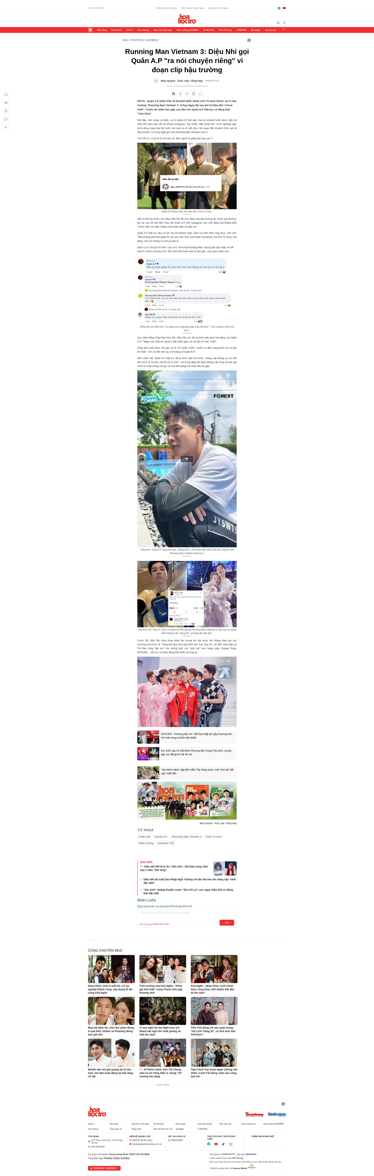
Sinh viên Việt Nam (218, 8)
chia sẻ (173, 94)
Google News (249, 40)
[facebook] (279, 8)
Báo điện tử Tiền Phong (187, 19)
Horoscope (270, 30)
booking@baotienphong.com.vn (147, 1144)
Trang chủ (90, 30)
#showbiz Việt (166, 843)
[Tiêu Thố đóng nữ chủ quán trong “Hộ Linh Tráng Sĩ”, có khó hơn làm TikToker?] (214, 1011)
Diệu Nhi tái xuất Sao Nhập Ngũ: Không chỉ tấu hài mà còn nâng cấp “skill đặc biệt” (189, 881)
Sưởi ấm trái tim (205, 1124)
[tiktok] (225, 1144)
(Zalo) (149, 1140)
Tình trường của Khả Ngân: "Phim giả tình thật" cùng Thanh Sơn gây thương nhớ (160, 989)
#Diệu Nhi (144, 836)
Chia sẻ (6, 103)
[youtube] (284, 8)
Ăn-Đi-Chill (208, 30)
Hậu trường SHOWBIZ (188, 30)
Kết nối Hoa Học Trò (163, 1129)
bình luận (200, 94)
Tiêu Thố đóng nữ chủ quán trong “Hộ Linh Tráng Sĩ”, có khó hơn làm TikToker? (213, 1031)
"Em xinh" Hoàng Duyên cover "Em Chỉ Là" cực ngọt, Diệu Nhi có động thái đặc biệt (188, 891)
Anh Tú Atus (205, 211)
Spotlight (255, 30)
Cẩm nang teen (248, 1124)
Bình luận (6, 119)
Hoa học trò (97, 1112)
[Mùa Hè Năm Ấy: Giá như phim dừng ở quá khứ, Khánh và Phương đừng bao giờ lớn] (111, 1011)
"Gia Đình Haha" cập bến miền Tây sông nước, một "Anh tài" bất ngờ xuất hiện (197, 771)
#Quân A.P (161, 836)
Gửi (227, 923)
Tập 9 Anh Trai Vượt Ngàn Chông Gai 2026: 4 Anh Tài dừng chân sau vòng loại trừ (214, 1073)
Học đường (143, 30)
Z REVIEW (241, 30)
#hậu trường (146, 843)
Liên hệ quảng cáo (140, 1136)
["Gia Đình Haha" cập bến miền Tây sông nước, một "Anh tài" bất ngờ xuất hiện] (148, 772)
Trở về (6, 127)
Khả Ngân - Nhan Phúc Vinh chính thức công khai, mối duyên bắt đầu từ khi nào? (212, 989)
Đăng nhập (143, 906)
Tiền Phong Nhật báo (192, 8)
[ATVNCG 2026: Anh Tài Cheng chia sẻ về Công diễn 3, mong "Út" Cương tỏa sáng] (162, 1053)
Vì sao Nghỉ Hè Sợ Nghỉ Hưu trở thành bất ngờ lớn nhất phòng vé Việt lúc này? (160, 1031)
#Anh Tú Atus (213, 836)
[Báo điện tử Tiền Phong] (254, 1115)
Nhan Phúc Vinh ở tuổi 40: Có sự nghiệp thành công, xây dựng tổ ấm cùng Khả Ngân (110, 989)
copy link (187, 94)
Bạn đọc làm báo (105, 1168)
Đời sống (102, 30)
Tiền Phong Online (166, 8)
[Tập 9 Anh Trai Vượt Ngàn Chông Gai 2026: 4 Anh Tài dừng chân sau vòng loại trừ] (214, 1053)
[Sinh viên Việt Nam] (277, 1115)
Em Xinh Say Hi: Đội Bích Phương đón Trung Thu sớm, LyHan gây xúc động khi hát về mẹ (196, 752)
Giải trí (129, 30)
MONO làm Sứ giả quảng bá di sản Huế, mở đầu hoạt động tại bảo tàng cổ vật (110, 1073)
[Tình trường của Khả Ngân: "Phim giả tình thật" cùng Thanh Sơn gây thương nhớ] (162, 969)
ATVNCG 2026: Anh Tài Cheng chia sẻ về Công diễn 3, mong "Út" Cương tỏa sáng (160, 1073)
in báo (194, 94)
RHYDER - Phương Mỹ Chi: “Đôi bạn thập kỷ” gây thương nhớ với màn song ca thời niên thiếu (196, 736)
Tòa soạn (93, 1136)
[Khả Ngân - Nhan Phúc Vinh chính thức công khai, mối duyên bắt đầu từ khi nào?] (214, 969)
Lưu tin (6, 111)
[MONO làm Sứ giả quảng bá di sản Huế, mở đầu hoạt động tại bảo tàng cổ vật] (111, 1053)
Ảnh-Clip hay (225, 30)
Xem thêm (283, 30)
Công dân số (116, 1129)
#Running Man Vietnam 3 (186, 836)
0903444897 (177, 1140)
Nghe (6, 95)
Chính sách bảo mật (262, 1136)
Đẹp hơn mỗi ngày (163, 30)
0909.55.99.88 (139, 1140)
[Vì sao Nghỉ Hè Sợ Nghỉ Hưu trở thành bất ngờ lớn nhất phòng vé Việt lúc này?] (162, 1011)
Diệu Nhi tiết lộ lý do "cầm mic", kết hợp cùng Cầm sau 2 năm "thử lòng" (174, 868)
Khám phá (116, 30)
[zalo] (233, 1144)
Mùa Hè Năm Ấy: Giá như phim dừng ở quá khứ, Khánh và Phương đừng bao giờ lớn (111, 1031)
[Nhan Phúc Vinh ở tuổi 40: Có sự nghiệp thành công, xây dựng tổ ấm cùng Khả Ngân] (111, 969)
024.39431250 (98, 1146)
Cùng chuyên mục (105, 950)
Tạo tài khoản (162, 906)
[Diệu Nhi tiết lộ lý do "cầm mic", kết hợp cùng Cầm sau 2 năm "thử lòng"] (225, 868)
